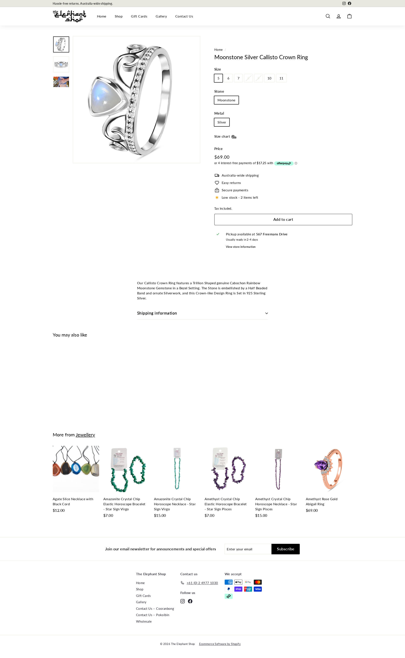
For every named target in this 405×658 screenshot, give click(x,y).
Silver (221, 122)
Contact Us (184, 16)
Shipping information (157, 313)
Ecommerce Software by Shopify (220, 644)
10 (269, 78)
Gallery (161, 16)
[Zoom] (136, 99)
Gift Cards (139, 16)
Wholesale (144, 621)
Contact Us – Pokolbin (152, 615)
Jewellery (85, 434)
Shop (119, 16)
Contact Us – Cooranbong (155, 608)
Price (218, 148)
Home (101, 16)
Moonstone (226, 100)
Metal (219, 113)
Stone (219, 91)
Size (217, 69)
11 (281, 78)
